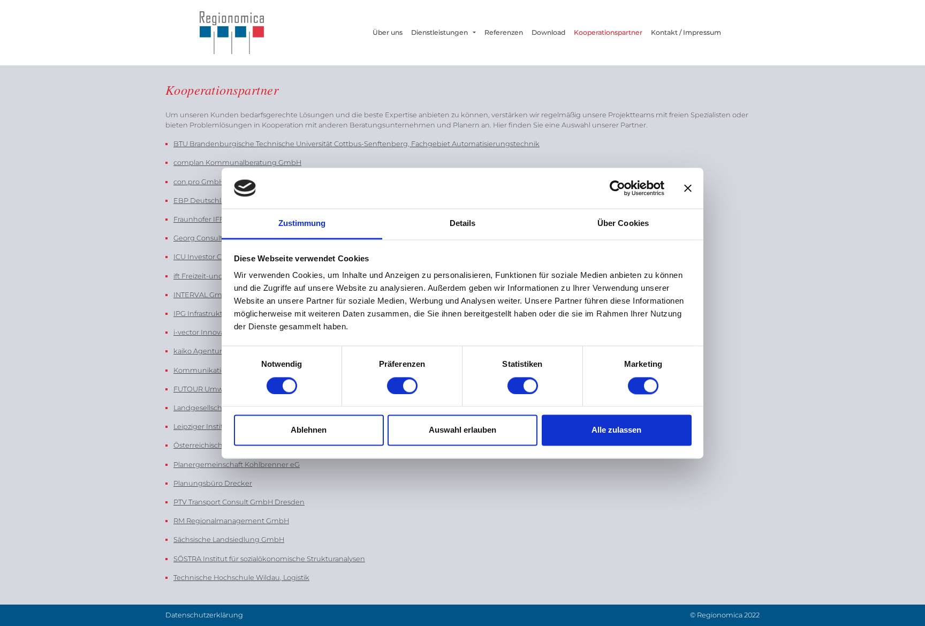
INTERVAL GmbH (202, 295)
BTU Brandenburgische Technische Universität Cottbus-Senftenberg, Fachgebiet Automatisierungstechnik (356, 144)
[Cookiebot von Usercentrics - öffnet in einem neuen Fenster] (617, 188)
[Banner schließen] (688, 188)
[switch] (402, 385)
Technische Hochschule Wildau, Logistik (241, 578)
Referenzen (503, 32)
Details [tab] (463, 223)
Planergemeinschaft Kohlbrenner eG (236, 465)
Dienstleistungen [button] (441, 32)
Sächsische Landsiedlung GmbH (228, 540)
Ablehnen (309, 430)
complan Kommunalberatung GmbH (237, 163)
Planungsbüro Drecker (212, 483)
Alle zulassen (616, 430)
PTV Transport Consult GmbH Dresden (239, 502)
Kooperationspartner (608, 32)
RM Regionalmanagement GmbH (231, 521)
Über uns (390, 32)
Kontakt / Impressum (686, 32)
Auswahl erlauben (462, 430)
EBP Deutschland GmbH (216, 201)
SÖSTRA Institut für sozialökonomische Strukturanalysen (269, 559)
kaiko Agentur (197, 351)
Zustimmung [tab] (302, 223)
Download (548, 32)
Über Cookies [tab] (623, 223)
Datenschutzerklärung (204, 615)
